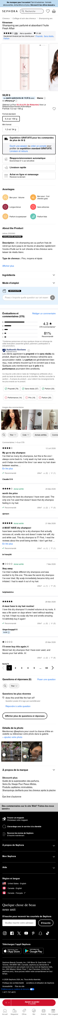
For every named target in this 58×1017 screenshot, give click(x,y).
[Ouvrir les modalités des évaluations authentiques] (29, 350)
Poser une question (46, 679)
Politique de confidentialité (13, 982)
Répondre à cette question (18, 706)
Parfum (6, 38)
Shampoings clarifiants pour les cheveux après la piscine (29, 790)
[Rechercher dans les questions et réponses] (5, 686)
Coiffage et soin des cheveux (24, 18)
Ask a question (26, 33)
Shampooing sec (45, 18)
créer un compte (38, 146)
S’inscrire (46, 922)
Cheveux (6, 18)
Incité (36, 427)
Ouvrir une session (18, 146)
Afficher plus (8, 265)
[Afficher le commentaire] (11, 419)
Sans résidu (49, 36)
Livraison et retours (19, 151)
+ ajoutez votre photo (12, 737)
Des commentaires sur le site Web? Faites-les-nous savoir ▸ (28, 807)
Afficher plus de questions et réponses (25, 715)
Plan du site (19, 986)
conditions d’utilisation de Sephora (40, 982)
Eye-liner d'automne (11, 796)
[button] (44, 98)
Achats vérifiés (41, 435)
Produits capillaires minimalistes (17, 787)
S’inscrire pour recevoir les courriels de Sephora (26, 916)
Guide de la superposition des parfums (20, 780)
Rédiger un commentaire (44, 313)
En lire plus (7, 468)
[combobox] (32, 11)
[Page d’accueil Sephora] (10, 11)
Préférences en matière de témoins (15, 989)
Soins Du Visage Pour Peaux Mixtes (19, 783)
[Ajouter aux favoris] (54, 108)
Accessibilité (7, 986)
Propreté (39, 36)
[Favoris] (48, 11)
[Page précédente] (3, 667)
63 (47, 667)
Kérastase (7, 22)
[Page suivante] (52, 667)
